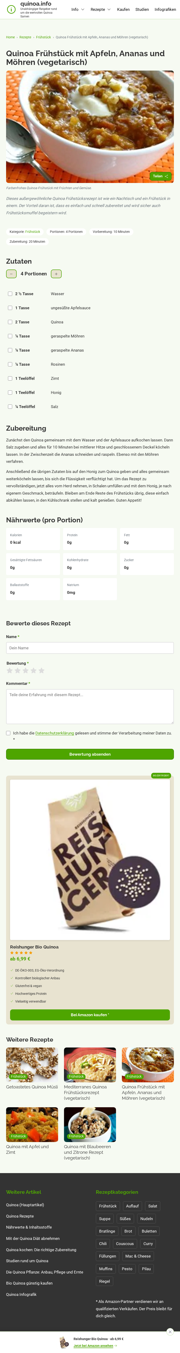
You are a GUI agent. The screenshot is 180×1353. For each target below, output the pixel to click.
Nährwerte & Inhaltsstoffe (29, 1227)
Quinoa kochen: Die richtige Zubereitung (41, 1249)
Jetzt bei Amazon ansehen (93, 1346)
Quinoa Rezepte (20, 1216)
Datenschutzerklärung (54, 733)
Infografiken (165, 9)
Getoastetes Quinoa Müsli (32, 1086)
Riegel (104, 1281)
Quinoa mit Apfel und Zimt (27, 1149)
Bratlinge (107, 1231)
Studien (142, 9)
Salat (152, 1206)
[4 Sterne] (33, 670)
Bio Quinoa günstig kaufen (29, 1283)
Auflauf (132, 1206)
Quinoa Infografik (21, 1294)
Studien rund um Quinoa (27, 1260)
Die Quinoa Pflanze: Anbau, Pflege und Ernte (44, 1272)
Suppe (104, 1218)
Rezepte (98, 9)
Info (75, 9)
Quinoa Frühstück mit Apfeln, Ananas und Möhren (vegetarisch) (143, 1092)
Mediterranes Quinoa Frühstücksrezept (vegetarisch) (85, 1092)
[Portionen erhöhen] (56, 274)
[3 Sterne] (25, 670)
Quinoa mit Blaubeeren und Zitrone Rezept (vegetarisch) (87, 1152)
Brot (128, 1231)
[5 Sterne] (41, 670)
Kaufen (123, 9)
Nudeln (146, 1218)
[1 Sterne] (9, 670)
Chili (103, 1243)
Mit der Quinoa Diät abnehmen (33, 1238)
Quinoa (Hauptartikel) (25, 1204)
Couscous (125, 1243)
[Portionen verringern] (11, 274)
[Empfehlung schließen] (170, 1332)
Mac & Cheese (138, 1256)
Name (12, 636)
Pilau (146, 1268)
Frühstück (43, 37)
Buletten (149, 1231)
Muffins (105, 1268)
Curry (148, 1243)
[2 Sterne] (17, 670)
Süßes (125, 1218)
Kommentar (18, 683)
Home (10, 37)
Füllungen (107, 1256)
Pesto (127, 1268)
